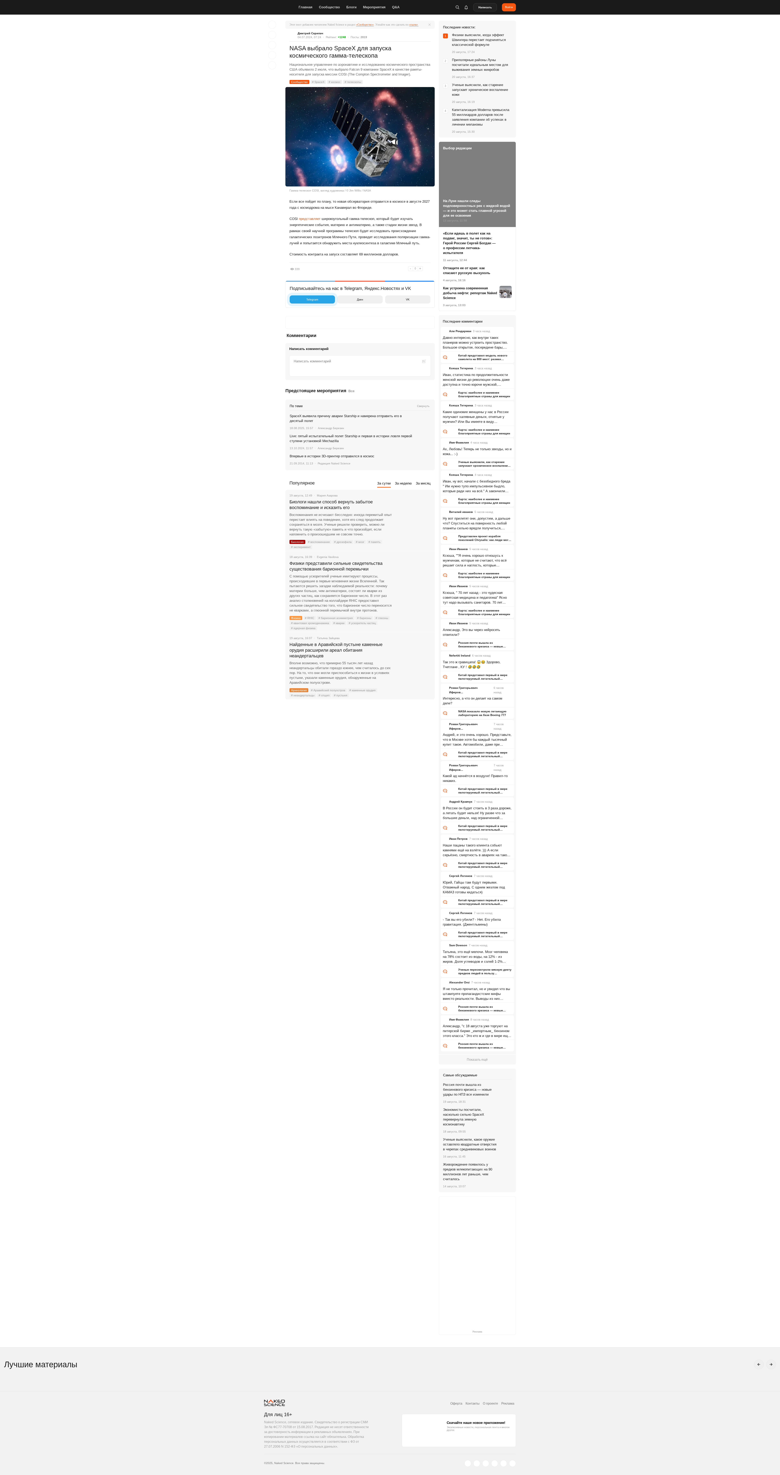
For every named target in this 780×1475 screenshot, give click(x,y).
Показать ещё (477, 1059)
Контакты (473, 1403)
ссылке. (413, 24)
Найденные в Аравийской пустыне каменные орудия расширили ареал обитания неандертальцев (335, 650)
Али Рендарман (460, 331)
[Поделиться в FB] (272, 35)
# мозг (360, 542)
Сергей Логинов (460, 875)
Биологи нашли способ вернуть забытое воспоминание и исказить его (331, 504)
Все (351, 391)
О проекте (490, 1403)
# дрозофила (343, 542)
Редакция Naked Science (334, 463)
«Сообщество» (365, 24)
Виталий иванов (461, 512)
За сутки (384, 483)
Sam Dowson (458, 945)
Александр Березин (331, 428)
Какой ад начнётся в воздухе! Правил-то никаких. (475, 778)
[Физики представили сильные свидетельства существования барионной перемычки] (413, 578)
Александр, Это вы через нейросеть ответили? (471, 632)
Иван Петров (458, 838)
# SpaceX (318, 82)
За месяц (423, 483)
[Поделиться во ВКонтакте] (272, 65)
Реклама (507, 1403)
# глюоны (382, 618)
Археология (299, 690)
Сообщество (329, 7)
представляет (310, 219)
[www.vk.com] (476, 1463)
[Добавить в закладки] (272, 25)
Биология (297, 542)
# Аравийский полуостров (328, 690)
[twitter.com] (467, 1463)
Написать (485, 7)
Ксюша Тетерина (461, 368)
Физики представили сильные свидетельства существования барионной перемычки (335, 566)
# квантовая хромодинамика (310, 623)
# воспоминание (319, 542)
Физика (296, 618)
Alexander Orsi (459, 982)
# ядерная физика (303, 628)
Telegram (312, 299)
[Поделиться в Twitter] (272, 45)
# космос (334, 82)
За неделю (403, 483)
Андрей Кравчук (460, 801)
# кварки (338, 623)
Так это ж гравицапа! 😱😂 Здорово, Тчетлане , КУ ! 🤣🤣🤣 (471, 664)
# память (374, 542)
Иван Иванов (458, 549)
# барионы (364, 618)
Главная (305, 7)
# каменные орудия (362, 690)
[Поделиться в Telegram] (272, 55)
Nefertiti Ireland (459, 655)
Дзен (360, 299)
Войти (509, 7)
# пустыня (340, 695)
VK (408, 299)
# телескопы (353, 82)
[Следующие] (771, 1364)
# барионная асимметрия (335, 618)
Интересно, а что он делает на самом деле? (472, 701)
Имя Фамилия (459, 442)
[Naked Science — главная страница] (280, 7)
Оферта (456, 1403)
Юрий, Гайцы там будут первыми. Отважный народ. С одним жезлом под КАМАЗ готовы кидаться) (474, 887)
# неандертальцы (302, 695)
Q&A (396, 7)
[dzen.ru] (494, 1463)
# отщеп (324, 695)
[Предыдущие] (759, 1364)
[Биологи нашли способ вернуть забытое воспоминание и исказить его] (413, 517)
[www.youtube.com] (485, 1463)
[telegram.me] (503, 1463)
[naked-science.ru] (512, 1463)
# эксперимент (301, 547)
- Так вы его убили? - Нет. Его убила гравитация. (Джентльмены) (472, 922)
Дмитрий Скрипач (310, 33)
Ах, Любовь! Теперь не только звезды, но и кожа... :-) (477, 451)
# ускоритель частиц (362, 623)
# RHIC (309, 618)
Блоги (351, 7)
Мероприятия (374, 7)
